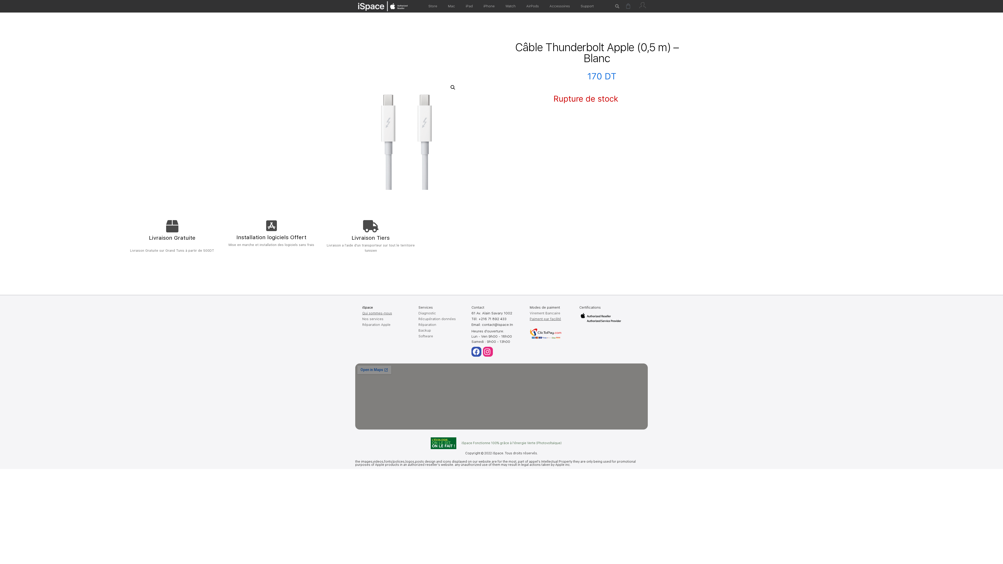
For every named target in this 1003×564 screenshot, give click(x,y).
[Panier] (628, 6)
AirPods (532, 6)
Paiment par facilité (545, 319)
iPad (469, 6)
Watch (510, 6)
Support (587, 6)
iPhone (489, 6)
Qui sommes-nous (377, 313)
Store (432, 6)
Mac (451, 6)
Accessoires (560, 6)
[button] (453, 87)
